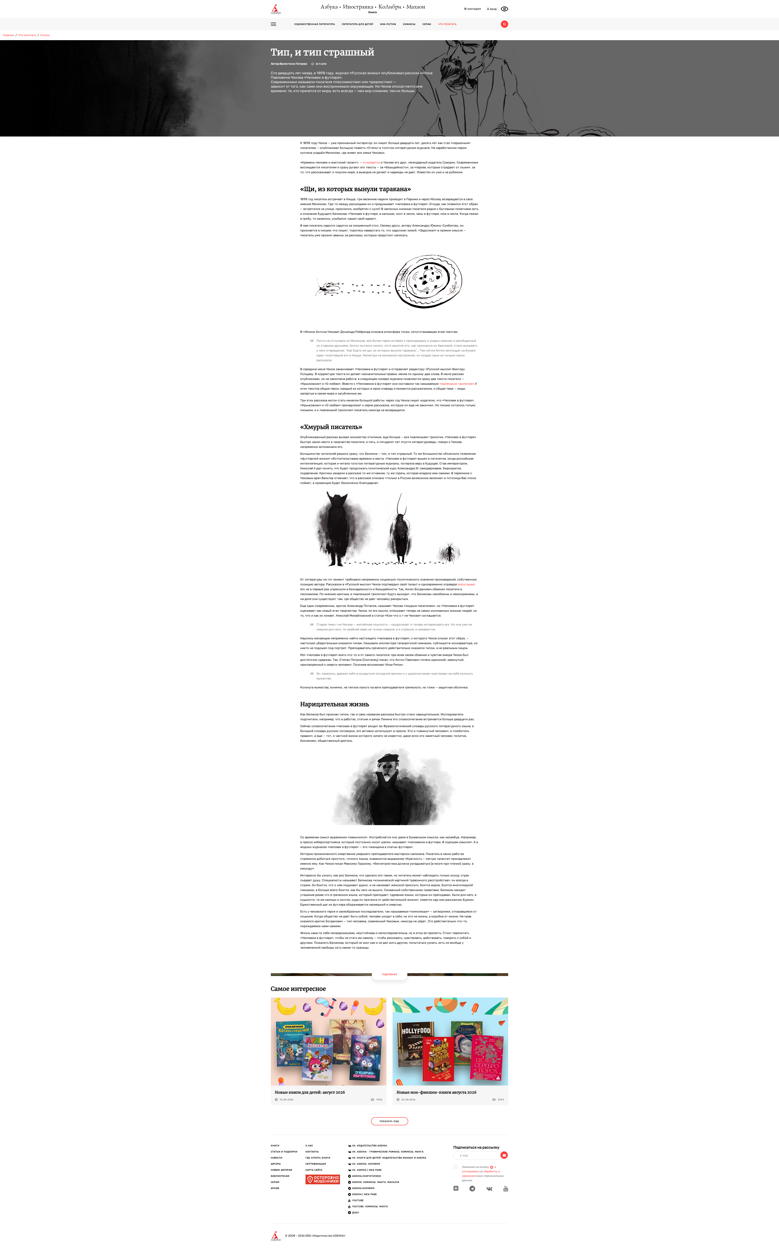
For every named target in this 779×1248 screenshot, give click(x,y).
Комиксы (409, 24)
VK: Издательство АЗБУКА (369, 1145)
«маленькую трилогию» (456, 384)
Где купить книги (318, 1158)
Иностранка (358, 7)
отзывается (371, 162)
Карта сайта (314, 1170)
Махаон (415, 7)
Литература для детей (357, 24)
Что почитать (447, 24)
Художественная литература (314, 24)
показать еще (389, 1121)
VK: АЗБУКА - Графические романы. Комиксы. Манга (388, 1151)
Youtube (358, 1200)
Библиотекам (280, 1176)
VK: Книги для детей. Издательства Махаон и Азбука (389, 1158)
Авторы (276, 1164)
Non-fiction (388, 24)
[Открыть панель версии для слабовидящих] (504, 9)
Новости (276, 1158)
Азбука (329, 7)
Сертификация (316, 1164)
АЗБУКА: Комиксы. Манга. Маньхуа (375, 1182)
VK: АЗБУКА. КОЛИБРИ (366, 1164)
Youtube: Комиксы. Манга (370, 1206)
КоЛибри (389, 7)
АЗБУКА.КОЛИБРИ (363, 1188)
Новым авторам (281, 1170)
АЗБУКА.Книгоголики (366, 1176)
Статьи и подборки (284, 1151)
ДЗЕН (355, 1212)
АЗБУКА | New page (364, 1194)
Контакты (312, 1151)
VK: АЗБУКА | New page (367, 1170)
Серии (427, 24)
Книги (372, 12)
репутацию (466, 584)
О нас (309, 1145)
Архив (275, 1188)
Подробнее (389, 974)
